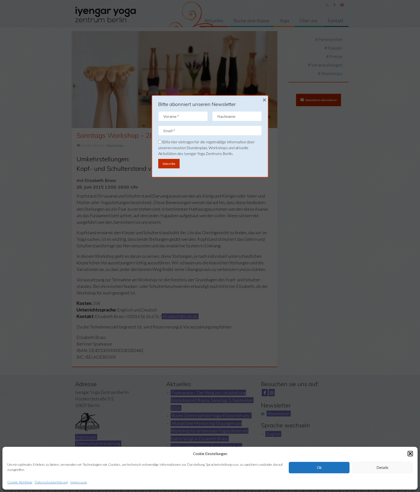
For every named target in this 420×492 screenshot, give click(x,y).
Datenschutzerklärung (51, 482)
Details (382, 467)
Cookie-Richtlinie (19, 482)
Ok (319, 467)
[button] (410, 453)
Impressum (78, 482)
